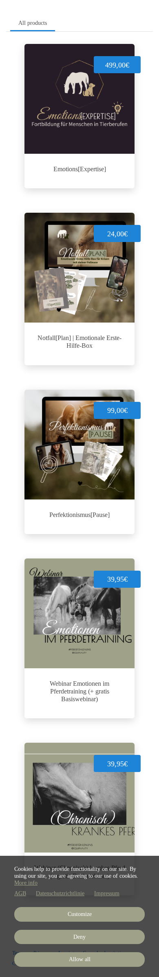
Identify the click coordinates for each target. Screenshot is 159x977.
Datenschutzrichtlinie (60, 893)
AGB (20, 893)
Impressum (106, 893)
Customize (80, 914)
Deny (79, 937)
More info (26, 883)
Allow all (80, 959)
